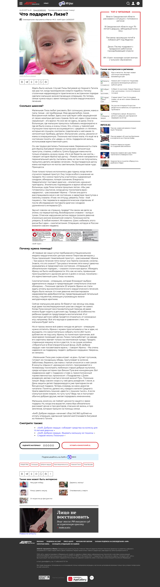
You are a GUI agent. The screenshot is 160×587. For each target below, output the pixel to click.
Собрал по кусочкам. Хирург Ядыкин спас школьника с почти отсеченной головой (125, 91)
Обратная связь (43, 544)
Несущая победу (36, 483)
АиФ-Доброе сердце (28, 76)
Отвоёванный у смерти (79, 491)
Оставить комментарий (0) (80, 445)
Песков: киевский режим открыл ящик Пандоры (123, 129)
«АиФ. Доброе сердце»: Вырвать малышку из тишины (65, 433)
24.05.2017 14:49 (25, 10)
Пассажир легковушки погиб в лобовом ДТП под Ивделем (120, 39)
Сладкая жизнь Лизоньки (50, 435)
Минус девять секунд (38, 491)
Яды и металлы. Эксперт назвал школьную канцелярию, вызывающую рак (123, 74)
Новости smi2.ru (28, 533)
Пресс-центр (68, 541)
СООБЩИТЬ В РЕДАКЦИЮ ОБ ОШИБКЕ (65, 544)
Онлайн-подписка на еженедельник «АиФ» (112, 541)
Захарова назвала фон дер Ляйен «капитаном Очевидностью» (123, 154)
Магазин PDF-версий (84, 541)
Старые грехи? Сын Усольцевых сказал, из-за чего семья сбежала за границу (125, 99)
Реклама (40, 541)
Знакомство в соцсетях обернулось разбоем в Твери (124, 162)
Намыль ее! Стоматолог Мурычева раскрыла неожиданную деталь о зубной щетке (124, 83)
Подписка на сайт (53, 541)
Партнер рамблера (58, 577)
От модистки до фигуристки (41, 499)
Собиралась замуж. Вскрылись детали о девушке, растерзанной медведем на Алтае (124, 116)
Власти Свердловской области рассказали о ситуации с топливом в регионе (120, 19)
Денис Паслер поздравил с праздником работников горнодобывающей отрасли (121, 49)
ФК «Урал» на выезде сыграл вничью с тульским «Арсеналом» (120, 59)
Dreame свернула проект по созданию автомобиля (120, 145)
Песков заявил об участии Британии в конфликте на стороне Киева (124, 137)
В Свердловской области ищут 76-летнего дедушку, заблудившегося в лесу (120, 29)
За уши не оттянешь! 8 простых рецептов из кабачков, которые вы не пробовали (125, 107)
